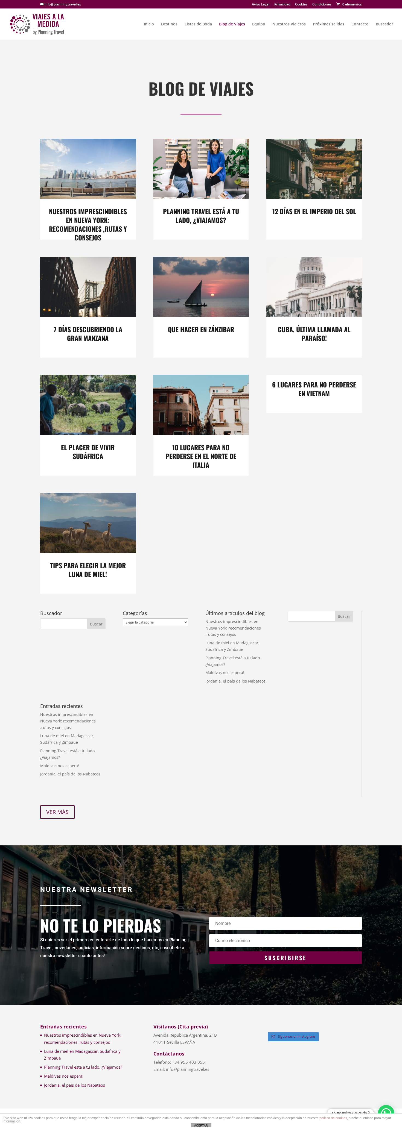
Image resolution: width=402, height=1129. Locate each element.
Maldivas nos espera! (224, 672)
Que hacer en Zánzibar (201, 329)
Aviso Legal (260, 5)
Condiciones (321, 5)
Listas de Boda (198, 24)
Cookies (301, 5)
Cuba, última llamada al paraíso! (314, 333)
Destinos (169, 24)
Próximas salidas (328, 24)
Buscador (384, 24)
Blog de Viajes (232, 24)
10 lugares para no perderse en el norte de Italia (200, 456)
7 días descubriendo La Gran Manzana (88, 333)
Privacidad (282, 5)
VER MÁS (57, 812)
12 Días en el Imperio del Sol (314, 211)
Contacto (360, 24)
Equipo (258, 24)
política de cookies (333, 1118)
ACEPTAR (201, 1125)
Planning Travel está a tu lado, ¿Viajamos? (201, 215)
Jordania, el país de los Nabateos (235, 681)
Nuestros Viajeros (289, 24)
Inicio (149, 24)
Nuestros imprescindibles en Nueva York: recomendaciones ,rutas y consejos (88, 224)
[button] (386, 1113)
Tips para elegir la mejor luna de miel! (88, 569)
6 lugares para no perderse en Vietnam (314, 389)
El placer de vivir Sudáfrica (88, 451)
